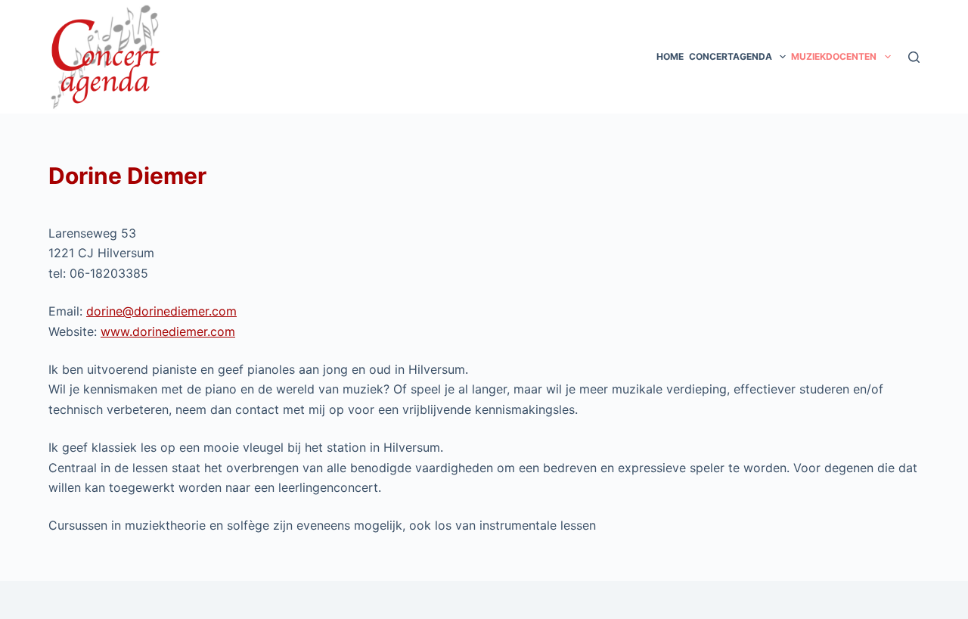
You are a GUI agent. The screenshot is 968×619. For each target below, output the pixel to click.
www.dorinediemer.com (168, 331)
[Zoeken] (914, 57)
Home (670, 56)
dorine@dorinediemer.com (161, 311)
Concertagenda (730, 56)
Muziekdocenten (833, 56)
